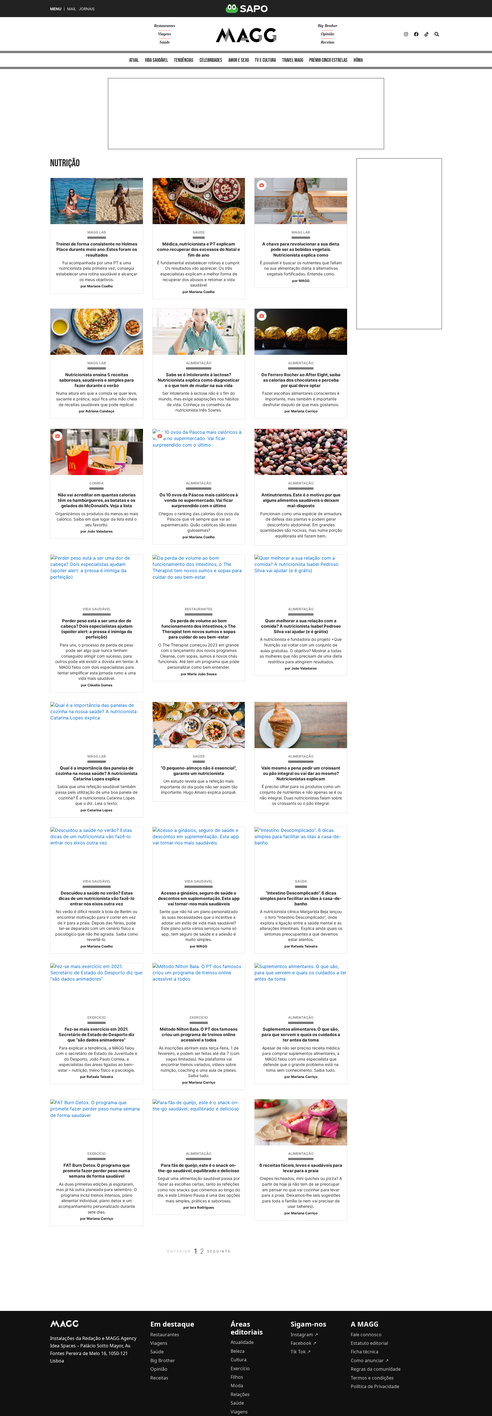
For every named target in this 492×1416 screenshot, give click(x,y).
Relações (240, 1394)
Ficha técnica (364, 1352)
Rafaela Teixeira (304, 946)
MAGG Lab (96, 232)
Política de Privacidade (375, 1386)
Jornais (87, 9)
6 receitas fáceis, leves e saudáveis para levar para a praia (300, 1168)
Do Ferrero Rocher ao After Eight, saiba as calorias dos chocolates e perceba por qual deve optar (301, 380)
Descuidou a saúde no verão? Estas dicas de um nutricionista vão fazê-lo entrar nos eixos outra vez (96, 899)
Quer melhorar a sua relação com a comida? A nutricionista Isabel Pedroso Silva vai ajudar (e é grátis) (301, 626)
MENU (55, 9)
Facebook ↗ (303, 1343)
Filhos (237, 1377)
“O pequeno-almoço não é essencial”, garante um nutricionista (199, 771)
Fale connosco (366, 1334)
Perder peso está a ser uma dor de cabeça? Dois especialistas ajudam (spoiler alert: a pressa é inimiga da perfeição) (97, 629)
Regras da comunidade (376, 1369)
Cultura (239, 1359)
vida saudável (156, 60)
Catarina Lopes (99, 810)
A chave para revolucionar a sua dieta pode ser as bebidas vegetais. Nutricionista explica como (300, 249)
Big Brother (327, 26)
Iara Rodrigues (202, 1207)
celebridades (211, 60)
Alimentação (198, 363)
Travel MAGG (292, 60)
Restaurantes (164, 26)
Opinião (327, 34)
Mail (71, 9)
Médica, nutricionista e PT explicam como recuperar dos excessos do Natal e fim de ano (198, 249)
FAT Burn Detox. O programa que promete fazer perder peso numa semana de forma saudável (96, 1171)
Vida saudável (97, 609)
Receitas (327, 42)
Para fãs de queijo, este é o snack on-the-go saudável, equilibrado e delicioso (198, 1168)
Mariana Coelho (100, 286)
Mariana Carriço (304, 411)
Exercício (96, 1017)
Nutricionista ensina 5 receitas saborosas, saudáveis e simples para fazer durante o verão (96, 380)
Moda (237, 1385)
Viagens (164, 34)
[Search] (437, 34)
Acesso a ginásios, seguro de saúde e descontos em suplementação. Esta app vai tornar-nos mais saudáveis (198, 899)
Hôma (358, 60)
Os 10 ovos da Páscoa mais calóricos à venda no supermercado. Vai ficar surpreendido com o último (198, 500)
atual (134, 60)
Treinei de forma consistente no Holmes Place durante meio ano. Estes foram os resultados (96, 249)
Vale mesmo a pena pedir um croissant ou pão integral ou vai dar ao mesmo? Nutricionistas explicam (300, 773)
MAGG (304, 281)
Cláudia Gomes (99, 685)
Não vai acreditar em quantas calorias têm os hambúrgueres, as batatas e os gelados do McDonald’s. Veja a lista (97, 500)
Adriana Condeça (99, 411)
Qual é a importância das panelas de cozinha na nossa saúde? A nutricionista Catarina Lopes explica (97, 773)
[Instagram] (406, 34)
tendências (183, 60)
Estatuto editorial (369, 1343)
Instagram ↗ (304, 1334)
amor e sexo (238, 60)
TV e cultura (265, 60)
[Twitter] (426, 34)
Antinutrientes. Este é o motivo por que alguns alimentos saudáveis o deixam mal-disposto (301, 500)
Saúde (164, 42)
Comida (96, 483)
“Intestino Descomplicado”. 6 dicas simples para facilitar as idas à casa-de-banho (301, 899)
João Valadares (100, 531)
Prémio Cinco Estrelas (328, 60)
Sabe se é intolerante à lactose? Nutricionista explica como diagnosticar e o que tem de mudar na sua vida (198, 380)
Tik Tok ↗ (301, 1352)
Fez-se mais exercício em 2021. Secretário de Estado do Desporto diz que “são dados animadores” (96, 1035)
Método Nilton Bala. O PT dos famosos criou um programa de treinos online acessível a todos (198, 1035)
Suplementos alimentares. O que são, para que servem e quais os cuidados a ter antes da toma (301, 1035)
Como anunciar (370, 1360)
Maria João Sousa (202, 674)
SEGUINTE (219, 1251)
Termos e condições (372, 1378)
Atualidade (242, 1342)
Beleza (238, 1351)
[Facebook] (416, 34)
